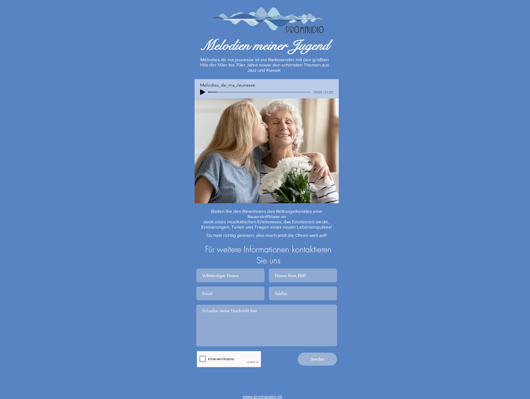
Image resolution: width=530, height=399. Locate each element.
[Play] (202, 92)
